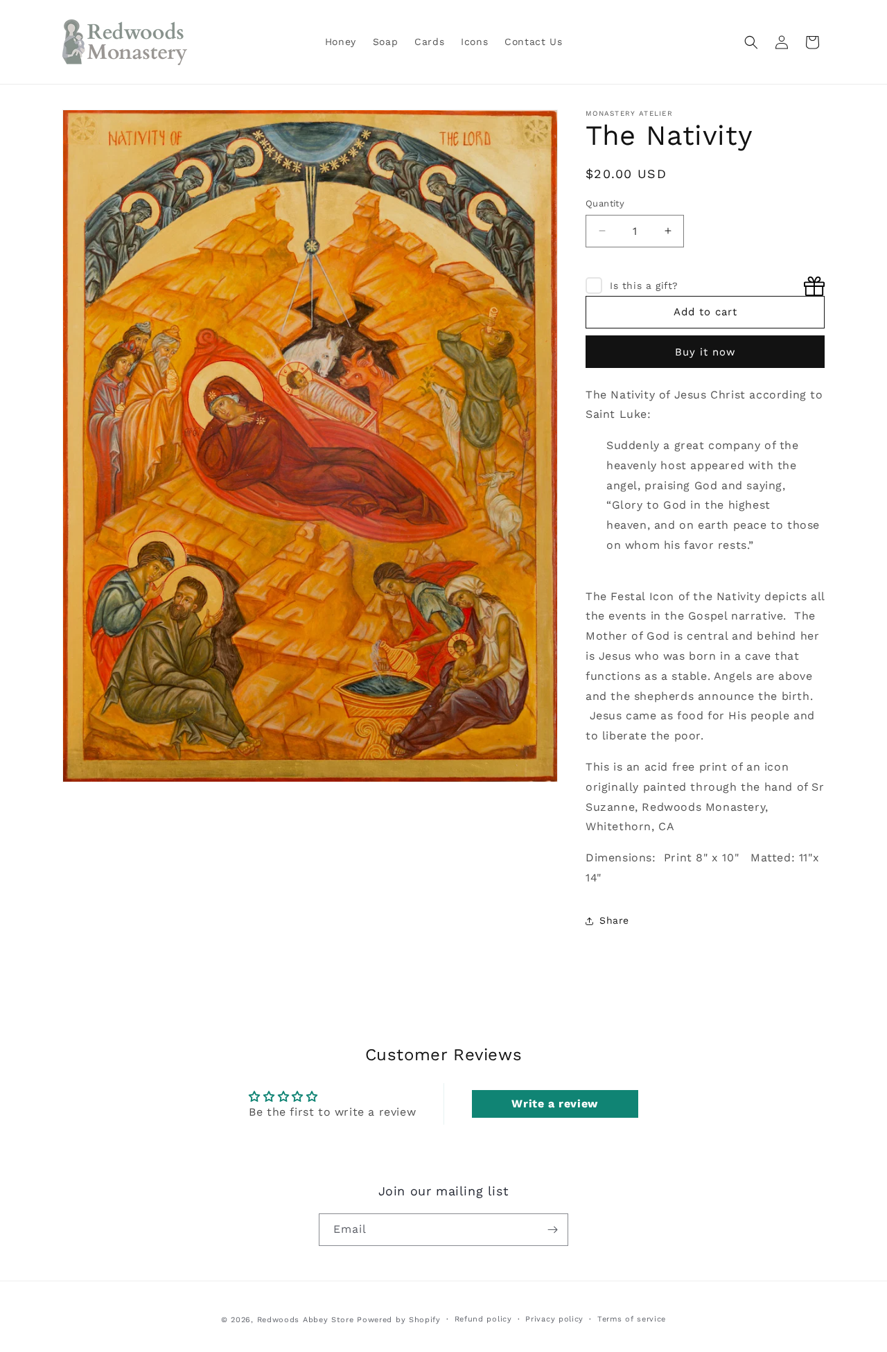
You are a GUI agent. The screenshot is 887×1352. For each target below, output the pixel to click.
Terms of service (631, 1319)
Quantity (605, 203)
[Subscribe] (552, 1229)
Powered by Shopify (399, 1319)
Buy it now (705, 352)
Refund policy (483, 1319)
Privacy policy (554, 1319)
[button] (751, 42)
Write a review (554, 1103)
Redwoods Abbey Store (305, 1319)
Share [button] (614, 920)
